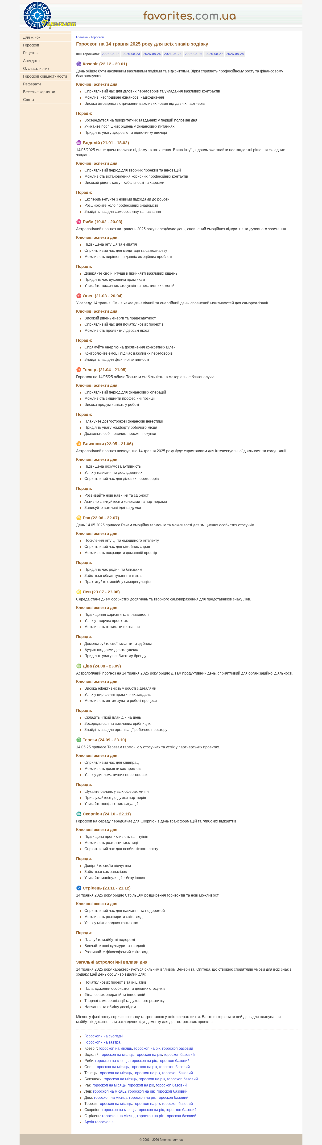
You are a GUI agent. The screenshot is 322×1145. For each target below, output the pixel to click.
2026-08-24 (152, 54)
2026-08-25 (173, 54)
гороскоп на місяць (115, 1048)
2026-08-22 (110, 54)
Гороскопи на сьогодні (103, 1036)
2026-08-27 (214, 54)
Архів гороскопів (99, 1122)
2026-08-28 (235, 54)
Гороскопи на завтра (102, 1042)
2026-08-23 (131, 54)
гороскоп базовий (177, 1048)
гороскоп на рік (147, 1048)
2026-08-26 (193, 54)
